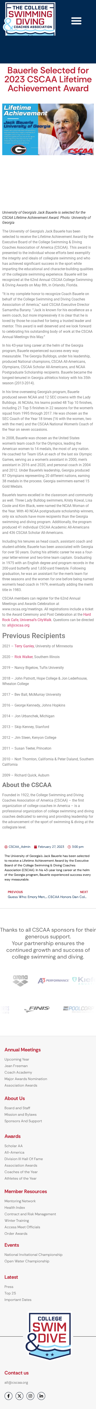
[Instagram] (30, 1396)
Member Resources (25, 1191)
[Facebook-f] (8, 1396)
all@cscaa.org (18, 625)
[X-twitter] (19, 1396)
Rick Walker (24, 657)
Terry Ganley (24, 646)
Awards (12, 1136)
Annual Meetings (22, 1049)
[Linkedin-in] (41, 1396)
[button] (76, 20)
